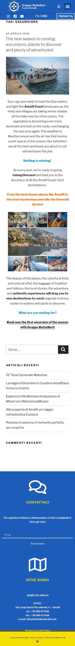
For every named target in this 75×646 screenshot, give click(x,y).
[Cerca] (63, 349)
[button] (67, 6)
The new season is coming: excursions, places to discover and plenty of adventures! (34, 44)
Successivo (37, 543)
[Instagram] (8, 16)
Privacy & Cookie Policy (37, 630)
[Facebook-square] (15, 16)
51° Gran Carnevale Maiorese (26, 375)
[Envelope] (21, 16)
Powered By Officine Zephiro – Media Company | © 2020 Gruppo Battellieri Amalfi (37, 638)
